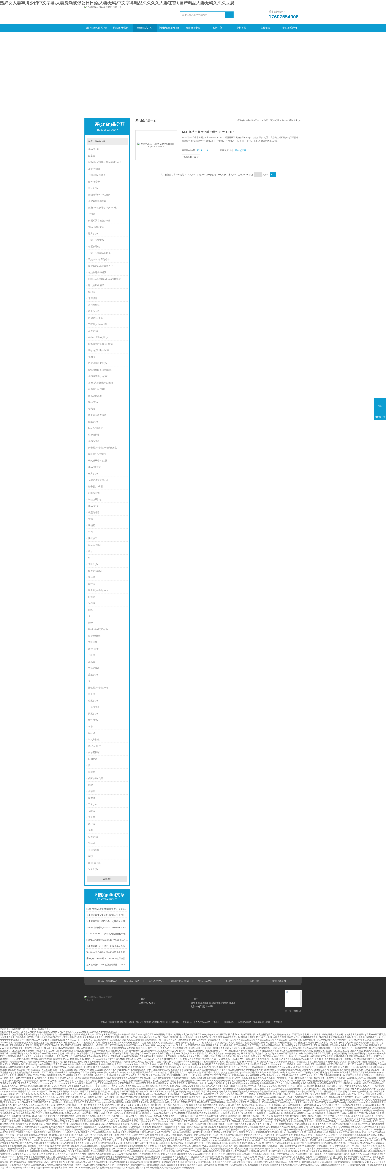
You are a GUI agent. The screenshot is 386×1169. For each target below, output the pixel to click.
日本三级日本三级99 (318, 1148)
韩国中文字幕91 (153, 1148)
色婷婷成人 (89, 1043)
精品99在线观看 (12, 1067)
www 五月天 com (179, 1045)
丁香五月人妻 (117, 1037)
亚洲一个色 (58, 1070)
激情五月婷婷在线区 (156, 1165)
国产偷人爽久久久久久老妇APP (293, 1059)
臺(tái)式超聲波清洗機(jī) (100, 383)
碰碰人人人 (308, 1102)
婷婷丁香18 (17, 1119)
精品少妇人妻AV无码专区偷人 (27, 1105)
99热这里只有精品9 (374, 1116)
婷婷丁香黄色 (336, 1129)
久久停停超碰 (103, 1116)
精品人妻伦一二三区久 (91, 1034)
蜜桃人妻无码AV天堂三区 (179, 1146)
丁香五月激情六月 (30, 1167)
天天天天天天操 (31, 1081)
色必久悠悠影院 (308, 1083)
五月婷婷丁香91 (43, 1121)
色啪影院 (64, 1100)
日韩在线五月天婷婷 (73, 1043)
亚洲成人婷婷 (279, 1037)
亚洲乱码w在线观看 (58, 1072)
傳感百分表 (94, 441)
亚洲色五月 (194, 1048)
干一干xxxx (300, 1056)
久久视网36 (90, 1116)
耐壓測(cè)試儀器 (96, 389)
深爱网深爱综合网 (299, 1151)
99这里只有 (56, 1064)
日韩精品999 (283, 1102)
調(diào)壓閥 (94, 545)
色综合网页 (287, 1045)
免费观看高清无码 (37, 1159)
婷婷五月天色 (43, 1132)
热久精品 (16, 1116)
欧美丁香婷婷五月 (347, 1059)
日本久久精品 (306, 1078)
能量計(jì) (93, 421)
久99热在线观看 (63, 1105)
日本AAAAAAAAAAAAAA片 (37, 1094)
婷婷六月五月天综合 (209, 1119)
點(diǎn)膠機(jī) (95, 428)
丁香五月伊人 (184, 1140)
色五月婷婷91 (295, 1110)
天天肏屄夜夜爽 (172, 1127)
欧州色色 (206, 1154)
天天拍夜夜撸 (342, 1132)
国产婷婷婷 (321, 1138)
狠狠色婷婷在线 (258, 1146)
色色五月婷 (17, 1034)
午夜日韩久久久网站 (57, 1148)
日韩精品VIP (287, 1138)
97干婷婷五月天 (47, 1167)
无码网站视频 (187, 1043)
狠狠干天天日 (115, 1143)
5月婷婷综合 (286, 1113)
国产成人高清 (274, 1034)
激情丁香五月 (351, 1100)
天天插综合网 (295, 1048)
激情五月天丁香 (177, 1083)
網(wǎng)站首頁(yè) (96, 27)
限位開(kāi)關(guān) (98, 687)
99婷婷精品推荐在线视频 (36, 1127)
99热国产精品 (39, 1075)
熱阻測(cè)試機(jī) (97, 454)
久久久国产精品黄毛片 (224, 1043)
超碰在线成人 (234, 1072)
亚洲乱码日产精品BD (358, 1113)
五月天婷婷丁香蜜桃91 (258, 1165)
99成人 (205, 1146)
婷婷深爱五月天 (65, 1078)
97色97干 (64, 1124)
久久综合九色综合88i (64, 1140)
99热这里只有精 (111, 1135)
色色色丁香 (225, 1162)
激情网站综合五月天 (223, 1132)
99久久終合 (131, 1075)
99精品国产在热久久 (251, 1154)
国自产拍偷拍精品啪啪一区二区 (42, 1162)
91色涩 (326, 1119)
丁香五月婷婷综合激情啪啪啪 (50, 1113)
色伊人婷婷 (68, 1064)
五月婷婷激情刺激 (356, 1067)
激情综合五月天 (263, 1105)
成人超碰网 (146, 1051)
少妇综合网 (280, 1143)
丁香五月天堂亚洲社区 (39, 1157)
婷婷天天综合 (176, 1121)
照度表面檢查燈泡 (97, 415)
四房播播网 (371, 1064)
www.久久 (334, 1148)
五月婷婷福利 (77, 1119)
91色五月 (196, 1146)
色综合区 (269, 1053)
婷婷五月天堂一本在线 (304, 1138)
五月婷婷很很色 (17, 1045)
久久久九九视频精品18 (152, 1140)
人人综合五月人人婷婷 (170, 1167)
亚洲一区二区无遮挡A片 (135, 1037)
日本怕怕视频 (236, 1100)
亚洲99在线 (90, 1051)
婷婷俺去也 (228, 1070)
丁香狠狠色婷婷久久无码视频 (180, 1108)
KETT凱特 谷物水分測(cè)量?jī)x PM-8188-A (208, 131)
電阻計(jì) (93, 564)
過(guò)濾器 (94, 168)
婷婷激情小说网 (148, 1097)
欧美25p (341, 1075)
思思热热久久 (263, 1064)
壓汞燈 (91, 798)
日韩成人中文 (321, 1043)
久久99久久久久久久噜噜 (126, 1064)
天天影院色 (202, 1037)
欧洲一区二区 (364, 1138)
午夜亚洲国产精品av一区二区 (340, 1064)
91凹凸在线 (163, 1037)
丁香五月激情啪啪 (237, 1037)
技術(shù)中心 (193, 27)
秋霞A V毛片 (359, 1159)
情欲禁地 (74, 1059)
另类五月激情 (265, 1037)
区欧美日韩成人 (211, 1094)
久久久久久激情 (102, 1037)
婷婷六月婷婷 (247, 1091)
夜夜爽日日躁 (56, 1043)
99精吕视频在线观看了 (327, 1083)
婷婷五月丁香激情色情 (193, 1059)
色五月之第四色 (41, 1043)
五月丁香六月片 (66, 1037)
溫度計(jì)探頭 (95, 571)
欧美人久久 (256, 1056)
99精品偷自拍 (309, 1040)
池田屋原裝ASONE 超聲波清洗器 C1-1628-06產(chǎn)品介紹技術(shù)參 (107, 965)
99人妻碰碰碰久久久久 (73, 1075)
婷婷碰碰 (139, 1157)
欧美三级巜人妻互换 (180, 1089)
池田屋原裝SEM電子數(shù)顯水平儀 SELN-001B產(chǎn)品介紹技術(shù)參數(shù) (107, 915)
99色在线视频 (340, 1053)
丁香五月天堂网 (280, 1094)
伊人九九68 (322, 1124)
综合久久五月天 (201, 1110)
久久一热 (177, 1059)
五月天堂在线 (238, 1081)
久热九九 (67, 1135)
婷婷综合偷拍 (99, 1094)
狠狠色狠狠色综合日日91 (271, 1083)
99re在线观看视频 (377, 1048)
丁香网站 (118, 1138)
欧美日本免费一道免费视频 (307, 1081)
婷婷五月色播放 (280, 1048)
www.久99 (347, 1108)
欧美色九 (7, 1105)
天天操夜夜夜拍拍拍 (176, 1165)
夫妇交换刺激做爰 (73, 1129)
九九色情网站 (156, 1135)
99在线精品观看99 (310, 1162)
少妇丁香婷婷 (168, 1067)
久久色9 (245, 1083)
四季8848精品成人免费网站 (191, 1051)
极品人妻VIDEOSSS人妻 (146, 1143)
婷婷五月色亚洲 (199, 1040)
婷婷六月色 (329, 1157)
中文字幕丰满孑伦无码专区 (365, 1119)
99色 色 (269, 1110)
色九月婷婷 (95, 1100)
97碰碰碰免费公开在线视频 (366, 1083)
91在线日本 (73, 1091)
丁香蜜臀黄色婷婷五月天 (122, 1157)
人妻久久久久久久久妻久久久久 (369, 1089)
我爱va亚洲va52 (138, 1165)
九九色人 (13, 1086)
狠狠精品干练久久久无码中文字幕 (139, 1045)
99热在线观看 (43, 1064)
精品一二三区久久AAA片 (159, 1048)
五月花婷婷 (257, 1097)
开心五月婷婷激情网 (154, 1034)
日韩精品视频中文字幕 (131, 1094)
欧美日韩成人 (220, 1083)
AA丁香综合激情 (135, 1067)
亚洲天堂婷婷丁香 (284, 1135)
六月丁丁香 (253, 1045)
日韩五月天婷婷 (127, 1091)
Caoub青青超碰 (103, 1059)
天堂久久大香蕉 (90, 1129)
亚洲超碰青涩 (375, 1045)
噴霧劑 (91, 772)
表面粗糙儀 (94, 305)
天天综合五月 (90, 1127)
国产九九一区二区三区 (288, 1086)
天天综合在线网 (58, 1086)
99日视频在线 (71, 1070)
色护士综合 (294, 1094)
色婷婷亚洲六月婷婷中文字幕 (117, 1102)
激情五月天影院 (126, 1078)
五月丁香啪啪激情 (163, 1059)
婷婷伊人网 (375, 1059)
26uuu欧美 (122, 1148)
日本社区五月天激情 (124, 1105)
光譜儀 (91, 811)
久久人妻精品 (194, 1067)
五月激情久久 (144, 1138)
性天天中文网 (170, 1140)
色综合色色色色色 (45, 1116)
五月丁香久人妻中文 (48, 1051)
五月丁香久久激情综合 (89, 1081)
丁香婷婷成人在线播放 (370, 1157)
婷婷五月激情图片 (141, 1154)
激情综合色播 (47, 1140)
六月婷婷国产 (145, 1053)
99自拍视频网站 (286, 1124)
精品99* (112, 1148)
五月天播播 (359, 1037)
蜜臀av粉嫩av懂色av (363, 1056)
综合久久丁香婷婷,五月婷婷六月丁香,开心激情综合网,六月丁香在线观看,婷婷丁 (347, 1165)
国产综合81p (191, 1162)
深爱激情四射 (184, 1040)
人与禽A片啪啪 (314, 1132)
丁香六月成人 (58, 1108)
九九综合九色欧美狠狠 (174, 1091)
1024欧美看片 (328, 1132)
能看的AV (25, 1067)
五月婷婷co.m (278, 1105)
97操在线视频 (271, 1059)
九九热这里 (88, 1037)
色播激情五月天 (28, 1116)
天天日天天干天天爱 (342, 1159)
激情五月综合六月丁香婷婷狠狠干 (92, 1053)
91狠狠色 (166, 1162)
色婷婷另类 (200, 1124)
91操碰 (339, 1157)
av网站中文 (255, 1102)
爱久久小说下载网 (60, 1094)
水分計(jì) (93, 188)
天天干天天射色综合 (190, 1127)
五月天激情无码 (31, 1062)
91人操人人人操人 (241, 1056)
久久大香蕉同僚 (281, 1116)
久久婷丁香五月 (319, 1072)
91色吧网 (323, 1037)
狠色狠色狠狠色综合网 (355, 1151)
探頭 (90, 856)
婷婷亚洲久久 (372, 1067)
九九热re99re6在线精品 (76, 1110)
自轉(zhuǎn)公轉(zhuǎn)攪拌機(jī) (104, 279)
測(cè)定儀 (93, 506)
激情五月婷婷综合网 (170, 1043)
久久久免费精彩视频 (107, 1127)
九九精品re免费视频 (38, 1135)
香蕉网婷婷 (190, 1113)
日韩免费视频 (350, 1138)
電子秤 (91, 817)
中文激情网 (203, 1064)
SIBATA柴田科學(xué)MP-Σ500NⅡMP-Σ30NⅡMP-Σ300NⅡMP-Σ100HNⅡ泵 (107, 927)
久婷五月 (334, 1070)
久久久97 (318, 1075)
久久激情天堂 (28, 1100)
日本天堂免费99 (132, 1051)
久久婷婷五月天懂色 (230, 1048)
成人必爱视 (271, 1043)
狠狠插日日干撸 (180, 1105)
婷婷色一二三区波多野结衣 (354, 1048)
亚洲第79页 (269, 1135)
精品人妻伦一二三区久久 (241, 1110)
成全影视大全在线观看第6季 (125, 1132)
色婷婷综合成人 (26, 1129)
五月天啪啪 (335, 1048)
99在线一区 (79, 1108)
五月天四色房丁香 (129, 1167)
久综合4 (98, 1102)
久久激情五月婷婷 (147, 1064)
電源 (90, 519)
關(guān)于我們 (120, 27)
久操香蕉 (111, 1075)
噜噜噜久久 (191, 1037)
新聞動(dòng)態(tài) (169, 27)
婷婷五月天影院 (168, 1154)
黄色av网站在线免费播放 (98, 1056)
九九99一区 (111, 1113)
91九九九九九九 (184, 1154)
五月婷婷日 (5, 1051)
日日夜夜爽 (5, 1034)
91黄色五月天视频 (301, 1100)
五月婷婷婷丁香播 (309, 1037)
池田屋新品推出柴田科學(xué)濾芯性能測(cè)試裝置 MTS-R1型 (107, 921)
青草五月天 (77, 1105)
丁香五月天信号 (169, 1040)
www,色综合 (331, 1135)
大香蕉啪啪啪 (181, 1097)
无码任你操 (29, 1119)
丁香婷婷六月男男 (338, 1045)
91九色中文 (336, 1040)
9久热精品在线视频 (129, 1056)
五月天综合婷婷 (138, 1070)
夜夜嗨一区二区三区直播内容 (339, 1051)
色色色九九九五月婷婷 (332, 1081)
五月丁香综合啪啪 (311, 1062)
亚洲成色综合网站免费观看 (276, 1070)
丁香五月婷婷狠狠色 (342, 1105)
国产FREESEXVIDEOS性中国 (217, 1075)
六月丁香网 (101, 1043)
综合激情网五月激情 (296, 1132)
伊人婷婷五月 (273, 1157)
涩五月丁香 (217, 1135)
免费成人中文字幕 (187, 1064)
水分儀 (91, 824)
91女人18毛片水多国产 (164, 1116)
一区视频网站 (21, 1135)
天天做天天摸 (109, 1034)
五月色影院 (24, 1165)
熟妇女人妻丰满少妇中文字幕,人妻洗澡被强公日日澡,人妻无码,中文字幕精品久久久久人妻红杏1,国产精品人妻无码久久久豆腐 (117, 2)
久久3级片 (142, 1075)
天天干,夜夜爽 (201, 1138)
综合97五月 (253, 1051)
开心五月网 (13, 1165)
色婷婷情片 (56, 1132)
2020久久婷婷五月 (125, 1113)
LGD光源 (92, 759)
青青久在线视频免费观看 (123, 1048)
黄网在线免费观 (202, 1102)
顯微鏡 (91, 597)
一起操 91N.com (145, 1116)
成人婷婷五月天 (377, 1091)
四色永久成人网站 (127, 1086)
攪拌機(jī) (93, 720)
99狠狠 (19, 1132)
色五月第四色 (295, 1062)
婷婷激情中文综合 (169, 1129)
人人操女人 (38, 1056)
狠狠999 (336, 1094)
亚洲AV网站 (107, 1138)
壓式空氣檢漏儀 (96, 285)
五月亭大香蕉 (32, 1045)
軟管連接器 (94, 434)
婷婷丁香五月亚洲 (245, 1157)
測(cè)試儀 (93, 149)
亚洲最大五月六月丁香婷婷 (81, 1154)
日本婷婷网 (45, 1067)
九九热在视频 (342, 1121)
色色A (222, 1105)
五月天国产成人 (233, 1105)
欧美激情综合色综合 (132, 1162)
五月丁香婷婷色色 (235, 1108)
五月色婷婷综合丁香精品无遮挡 (202, 1165)
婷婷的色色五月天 (8, 1151)
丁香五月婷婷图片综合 (177, 1075)
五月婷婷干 (110, 1165)
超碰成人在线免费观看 (229, 1091)
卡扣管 (91, 214)
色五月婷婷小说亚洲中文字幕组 (342, 1072)
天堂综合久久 (268, 1154)
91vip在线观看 (64, 1048)
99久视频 (122, 1127)
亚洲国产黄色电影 (129, 1053)
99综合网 (307, 1154)
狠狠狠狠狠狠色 (54, 1075)
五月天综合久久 (62, 1062)
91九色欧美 (187, 1034)
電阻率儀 (92, 642)
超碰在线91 (129, 1110)
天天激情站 (250, 1094)
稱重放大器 (94, 311)
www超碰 (31, 1154)
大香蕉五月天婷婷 (74, 1127)
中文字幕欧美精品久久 (85, 1083)
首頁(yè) (241, 120)
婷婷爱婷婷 (378, 1110)
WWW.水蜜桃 (57, 1053)
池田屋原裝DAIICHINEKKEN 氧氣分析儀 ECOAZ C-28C (107, 946)
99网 (19, 1100)
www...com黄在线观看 (122, 1154)
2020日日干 (198, 1053)
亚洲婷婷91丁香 (324, 1067)
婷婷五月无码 (218, 1151)
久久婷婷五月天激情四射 (286, 1053)
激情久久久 (95, 1078)
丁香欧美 (133, 1119)
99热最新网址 (215, 1146)
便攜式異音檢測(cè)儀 (99, 220)
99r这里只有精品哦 (132, 1159)
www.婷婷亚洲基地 (20, 1059)
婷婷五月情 (258, 1059)
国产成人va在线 (79, 1048)
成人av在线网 (18, 1051)
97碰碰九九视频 (127, 1072)
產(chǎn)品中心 (145, 27)
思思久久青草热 (363, 1127)
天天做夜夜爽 (252, 1075)
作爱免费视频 (64, 1034)
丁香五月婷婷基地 (368, 1146)
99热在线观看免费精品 (269, 1045)
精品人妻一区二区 (285, 1097)
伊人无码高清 (215, 1148)
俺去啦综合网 (113, 1094)
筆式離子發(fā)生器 (97, 460)
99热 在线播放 (305, 1053)
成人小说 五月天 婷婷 (83, 1102)
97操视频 (309, 1043)
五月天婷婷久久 (342, 1116)
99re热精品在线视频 (218, 1138)
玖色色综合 (166, 1159)
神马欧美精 (317, 1119)
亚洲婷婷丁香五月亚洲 (280, 1165)
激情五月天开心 (105, 1140)
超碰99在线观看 (210, 1105)
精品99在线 (295, 1070)
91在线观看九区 (244, 1089)
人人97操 (69, 1121)
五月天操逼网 (125, 1062)
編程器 (91, 584)
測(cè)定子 (93, 648)
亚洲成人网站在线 (83, 1121)
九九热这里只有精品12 (354, 1034)
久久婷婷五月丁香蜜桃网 (139, 1127)
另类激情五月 (123, 1165)
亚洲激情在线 (48, 1059)
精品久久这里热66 (372, 1051)
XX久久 (7, 1116)
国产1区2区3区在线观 (50, 1045)
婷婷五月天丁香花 (325, 1146)
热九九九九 (119, 1140)
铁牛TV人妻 (98, 1105)
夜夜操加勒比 (30, 1034)
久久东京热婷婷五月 (302, 1045)
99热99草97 (331, 1127)
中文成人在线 (206, 1083)
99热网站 (232, 1116)
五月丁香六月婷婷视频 (230, 1062)
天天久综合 (378, 1121)
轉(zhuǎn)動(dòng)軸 (98, 629)
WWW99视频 (133, 1040)
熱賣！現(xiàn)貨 (96, 141)
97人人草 (28, 1053)
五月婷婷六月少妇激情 (256, 1151)
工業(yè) (92, 804)
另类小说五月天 (272, 1148)
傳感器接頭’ (94, 752)
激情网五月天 (242, 1102)
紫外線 (91, 843)
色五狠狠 (196, 1140)
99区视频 (144, 1100)
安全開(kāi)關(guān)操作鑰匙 (102, 447)
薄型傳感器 (94, 512)
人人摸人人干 (71, 1040)
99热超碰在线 (158, 1051)
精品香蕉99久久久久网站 (358, 1102)
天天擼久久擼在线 (171, 1119)
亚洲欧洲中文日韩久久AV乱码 (271, 1129)
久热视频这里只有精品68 (30, 1086)
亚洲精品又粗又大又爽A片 (190, 1056)
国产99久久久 (306, 1075)
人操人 (39, 1110)
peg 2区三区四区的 (245, 1053)
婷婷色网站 (326, 1143)
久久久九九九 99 (179, 1100)
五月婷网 (259, 1053)
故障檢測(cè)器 (95, 778)
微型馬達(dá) (94, 636)
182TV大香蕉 (326, 1056)
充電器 (91, 661)
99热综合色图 (363, 1059)
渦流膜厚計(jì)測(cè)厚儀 (100, 344)
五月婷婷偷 (261, 1132)
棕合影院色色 (162, 1086)
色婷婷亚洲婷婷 (75, 1067)
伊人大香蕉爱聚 (44, 1154)
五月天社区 (260, 1110)
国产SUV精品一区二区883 (52, 1081)
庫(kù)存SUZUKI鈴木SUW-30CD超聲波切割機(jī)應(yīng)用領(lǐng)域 (107, 958)
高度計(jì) (93, 331)
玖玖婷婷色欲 (103, 1051)
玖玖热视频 (269, 1067)
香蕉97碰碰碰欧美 (95, 1062)
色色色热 (109, 1105)
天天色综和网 (101, 1067)
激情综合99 (57, 1102)
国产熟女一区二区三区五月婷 (149, 1091)
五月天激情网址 (88, 1072)
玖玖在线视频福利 (263, 1048)
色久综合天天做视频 (267, 1086)
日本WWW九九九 (190, 1086)
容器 (90, 726)
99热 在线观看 (193, 1091)
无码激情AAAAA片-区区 (210, 1086)
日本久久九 (356, 1154)
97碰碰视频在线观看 (274, 1159)
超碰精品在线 (77, 1051)
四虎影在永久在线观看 (273, 1056)
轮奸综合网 (262, 1108)
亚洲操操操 (88, 1045)
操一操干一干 (203, 1129)
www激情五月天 (18, 1154)
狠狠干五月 (310, 1067)
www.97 (35, 1067)
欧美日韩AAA (137, 1034)
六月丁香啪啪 (192, 1083)
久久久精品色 (160, 1072)
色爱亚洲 (222, 1116)
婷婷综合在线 (11, 1097)
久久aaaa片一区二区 (119, 1119)
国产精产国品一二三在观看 (188, 1151)
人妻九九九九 (365, 1100)
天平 (90, 830)
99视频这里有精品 (112, 1151)
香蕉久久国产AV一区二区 (353, 1094)
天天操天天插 (315, 1151)
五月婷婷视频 (327, 1116)
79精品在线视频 (371, 1070)
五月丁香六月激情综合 (128, 1129)
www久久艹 (234, 1138)
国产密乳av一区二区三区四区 (294, 1148)
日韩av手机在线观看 (304, 1091)
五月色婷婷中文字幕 (343, 1056)
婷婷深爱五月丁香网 (145, 1083)
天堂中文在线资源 (162, 1157)
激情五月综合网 (248, 1034)
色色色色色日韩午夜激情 (214, 1108)
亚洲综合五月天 (321, 1070)
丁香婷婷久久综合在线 (360, 1121)
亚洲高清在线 (322, 1129)
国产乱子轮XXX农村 (84, 1159)
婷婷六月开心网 (342, 1146)
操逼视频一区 (99, 1121)
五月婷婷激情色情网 (64, 1116)
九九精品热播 (226, 1045)
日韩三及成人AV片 (181, 1157)
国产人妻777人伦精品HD (31, 1143)
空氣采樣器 (94, 668)
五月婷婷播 (8, 1135)
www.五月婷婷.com (89, 1146)
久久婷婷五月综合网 (219, 1110)
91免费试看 (308, 1110)
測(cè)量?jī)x (94, 863)
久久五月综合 (76, 1094)
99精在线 (9, 1127)
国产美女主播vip (34, 1037)
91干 (333, 1119)
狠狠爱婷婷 (244, 1146)
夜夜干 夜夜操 (287, 1091)
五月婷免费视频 (59, 1067)
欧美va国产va (322, 1108)
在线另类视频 (201, 1148)
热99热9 (87, 1105)
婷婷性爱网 (259, 1043)
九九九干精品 (278, 1121)
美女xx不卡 (130, 1059)
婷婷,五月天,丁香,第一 (304, 1135)
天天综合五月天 (198, 1089)
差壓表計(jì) (94, 246)
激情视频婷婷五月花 (325, 1121)
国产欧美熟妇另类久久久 (52, 1040)
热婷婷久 (89, 1075)
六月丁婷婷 (174, 1053)
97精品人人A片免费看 (283, 1081)
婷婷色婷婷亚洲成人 (79, 1124)
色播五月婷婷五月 (187, 1129)
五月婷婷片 (50, 1056)
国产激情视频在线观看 (248, 1116)
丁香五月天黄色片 (362, 1081)
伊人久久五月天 (60, 1154)
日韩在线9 (236, 1121)
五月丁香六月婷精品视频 (99, 1132)
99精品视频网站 (218, 1102)
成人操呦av (371, 1135)
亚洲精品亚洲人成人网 (279, 1151)
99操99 (99, 1072)
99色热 (47, 1086)
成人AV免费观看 (66, 1162)
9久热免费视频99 (161, 1132)
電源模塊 (92, 298)
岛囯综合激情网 (101, 1040)
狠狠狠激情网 (325, 1159)
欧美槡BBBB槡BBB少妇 (347, 1140)
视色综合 (304, 1094)
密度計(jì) (93, 700)
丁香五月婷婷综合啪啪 (256, 1162)
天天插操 (60, 1097)
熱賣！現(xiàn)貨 (271, 120)
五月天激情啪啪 (191, 1121)
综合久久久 (171, 1062)
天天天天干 (375, 1162)
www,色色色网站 (324, 1105)
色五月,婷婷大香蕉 (314, 1157)
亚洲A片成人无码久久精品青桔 (89, 1162)
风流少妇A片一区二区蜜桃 (298, 1072)
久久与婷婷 (128, 1143)
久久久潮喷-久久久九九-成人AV (256, 1078)
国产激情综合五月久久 (270, 1075)
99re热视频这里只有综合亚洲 (75, 1089)
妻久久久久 (40, 1129)
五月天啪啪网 (247, 1048)
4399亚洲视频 (117, 1089)
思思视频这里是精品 (304, 1097)
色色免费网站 (142, 1110)
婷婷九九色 (236, 1159)
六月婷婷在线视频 (152, 1067)
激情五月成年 (211, 1059)
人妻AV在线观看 (291, 1083)
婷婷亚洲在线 (72, 1097)
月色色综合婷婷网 (294, 1121)
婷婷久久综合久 (263, 1121)
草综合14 (8, 1081)
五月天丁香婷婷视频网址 (91, 1097)
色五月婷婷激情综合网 (333, 1100)
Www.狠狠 (36, 1138)
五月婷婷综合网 (351, 1157)
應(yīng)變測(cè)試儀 (98, 350)
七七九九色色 (220, 1072)
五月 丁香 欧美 (316, 1059)
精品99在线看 (312, 1056)
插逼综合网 (146, 1040)
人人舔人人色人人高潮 (167, 1064)
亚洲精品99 (164, 1089)
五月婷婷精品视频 (117, 1067)
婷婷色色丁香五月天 (253, 1135)
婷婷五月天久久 (24, 1056)
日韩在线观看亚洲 (294, 1105)
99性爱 (191, 1159)
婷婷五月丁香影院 (88, 1091)
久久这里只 (250, 1108)
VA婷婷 (69, 1108)
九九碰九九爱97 (23, 1124)
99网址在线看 (247, 1072)
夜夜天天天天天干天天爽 (218, 1081)
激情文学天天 (62, 1059)
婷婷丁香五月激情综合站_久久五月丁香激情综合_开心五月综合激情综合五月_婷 (184, 1070)
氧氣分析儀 (94, 739)
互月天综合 (207, 1072)
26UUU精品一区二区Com (43, 1091)
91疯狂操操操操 (233, 1154)
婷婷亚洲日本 (125, 1108)
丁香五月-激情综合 (362, 1105)
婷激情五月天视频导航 (123, 1083)
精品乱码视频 (141, 1113)
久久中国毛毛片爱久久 (208, 1162)
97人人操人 (113, 1091)
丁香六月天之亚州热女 (86, 1140)
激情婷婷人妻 (55, 1135)
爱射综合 (68, 1102)
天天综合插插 (240, 1045)
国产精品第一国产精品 (161, 1105)
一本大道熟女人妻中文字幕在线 (258, 1100)
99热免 (297, 1162)
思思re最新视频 (168, 1151)
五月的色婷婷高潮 (140, 1135)
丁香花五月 (37, 1048)
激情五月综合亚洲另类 (373, 1108)
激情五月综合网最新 (357, 1062)
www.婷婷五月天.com (17, 1157)
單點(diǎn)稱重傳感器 (99, 259)
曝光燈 (91, 408)
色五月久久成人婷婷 (12, 1075)
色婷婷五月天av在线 (335, 1102)
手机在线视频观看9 (278, 1108)
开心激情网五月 (87, 1059)
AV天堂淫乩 (360, 1078)
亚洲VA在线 (320, 1089)
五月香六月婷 (18, 1064)
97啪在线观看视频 (18, 1162)
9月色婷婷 (20, 1037)
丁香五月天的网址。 (322, 1053)
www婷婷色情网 (335, 1138)
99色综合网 (5, 1089)
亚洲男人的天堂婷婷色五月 (322, 1140)
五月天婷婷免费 (104, 1083)
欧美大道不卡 (23, 1070)
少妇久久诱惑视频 (353, 1086)
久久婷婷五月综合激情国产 (117, 1070)
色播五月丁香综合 (283, 1100)
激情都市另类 (156, 1100)
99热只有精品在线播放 (112, 1100)
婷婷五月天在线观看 (155, 1108)
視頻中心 (217, 27)
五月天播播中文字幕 (219, 1159)
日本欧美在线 (160, 1094)
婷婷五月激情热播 (152, 1162)
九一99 (167, 1100)
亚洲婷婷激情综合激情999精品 (143, 1081)
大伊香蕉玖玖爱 (212, 1157)
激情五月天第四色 (30, 1108)
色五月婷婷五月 (295, 1108)
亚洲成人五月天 (270, 1124)
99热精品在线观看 (290, 1075)
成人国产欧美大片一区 (54, 1110)
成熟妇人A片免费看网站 (86, 1064)
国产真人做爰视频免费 (159, 1078)
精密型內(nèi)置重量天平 (100, 266)
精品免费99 (74, 1072)
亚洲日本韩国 (145, 1132)
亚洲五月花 (252, 1037)
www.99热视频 (52, 1100)
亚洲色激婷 (8, 1102)
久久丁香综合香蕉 (157, 1075)
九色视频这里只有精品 (20, 1048)
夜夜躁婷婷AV (212, 1100)
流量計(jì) (93, 674)
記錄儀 (91, 577)
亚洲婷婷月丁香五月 (375, 1034)
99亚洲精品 (138, 1062)
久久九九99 (194, 1097)
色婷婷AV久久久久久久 (44, 1097)
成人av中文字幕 (7, 1094)
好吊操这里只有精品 (323, 1078)
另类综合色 (319, 1051)
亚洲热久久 (89, 1067)
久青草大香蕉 (25, 1097)
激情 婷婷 (348, 1081)
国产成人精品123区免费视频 (45, 1124)
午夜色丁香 (160, 1062)
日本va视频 (175, 1086)
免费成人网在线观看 (220, 1129)
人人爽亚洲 (267, 1119)
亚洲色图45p (117, 1116)
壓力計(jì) (93, 233)
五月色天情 (55, 1146)
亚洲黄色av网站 (269, 1102)
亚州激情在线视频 (355, 1053)
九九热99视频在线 (157, 1113)
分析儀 (91, 655)
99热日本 (115, 1056)
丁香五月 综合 (281, 1110)
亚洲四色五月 (130, 1138)
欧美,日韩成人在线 (275, 1072)
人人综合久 (309, 1121)
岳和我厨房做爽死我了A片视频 (356, 1110)
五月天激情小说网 (300, 1034)
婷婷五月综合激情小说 (10, 1110)
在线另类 (99, 1070)
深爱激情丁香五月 (42, 1102)
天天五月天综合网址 (158, 1110)
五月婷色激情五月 (8, 1083)
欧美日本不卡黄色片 (51, 1138)
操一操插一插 (123, 1034)
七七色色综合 (229, 1089)
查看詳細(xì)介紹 (191, 157)
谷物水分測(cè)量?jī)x (99, 337)
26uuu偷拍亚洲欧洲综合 (314, 1113)
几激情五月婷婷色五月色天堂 (249, 1070)
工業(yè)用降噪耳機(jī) (99, 253)
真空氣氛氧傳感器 (97, 201)
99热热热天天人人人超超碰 (164, 1138)
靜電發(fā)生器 (95, 318)
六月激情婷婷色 (98, 1086)
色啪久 (282, 1132)
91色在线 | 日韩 (336, 1043)
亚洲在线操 (173, 1094)
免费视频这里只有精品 (218, 1040)
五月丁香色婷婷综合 (93, 1135)
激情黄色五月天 (214, 1089)
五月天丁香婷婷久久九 (320, 1094)
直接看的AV (316, 1100)
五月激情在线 (28, 1121)
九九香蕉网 (350, 1043)
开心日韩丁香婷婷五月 (71, 1045)
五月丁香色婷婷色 (209, 1091)
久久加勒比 (371, 1159)
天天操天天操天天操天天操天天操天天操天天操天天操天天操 (259, 1040)
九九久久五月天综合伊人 (250, 1124)
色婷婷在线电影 (312, 1143)
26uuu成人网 (172, 1051)
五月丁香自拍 (24, 1083)
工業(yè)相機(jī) (96, 240)
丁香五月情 (173, 1072)
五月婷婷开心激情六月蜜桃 (91, 1167)
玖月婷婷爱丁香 (229, 1124)
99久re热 (245, 1138)
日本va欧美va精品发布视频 (102, 1124)
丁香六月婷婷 (256, 1067)
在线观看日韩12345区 (337, 1113)
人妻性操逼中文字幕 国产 (292, 1157)
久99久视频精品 (179, 1159)
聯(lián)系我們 (289, 27)
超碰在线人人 (153, 1043)
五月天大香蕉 (321, 1091)
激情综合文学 (248, 1105)
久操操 (198, 1108)
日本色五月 (260, 1157)
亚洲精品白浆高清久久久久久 (70, 1143)
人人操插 (358, 1051)
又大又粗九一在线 (275, 1146)
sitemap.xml (229, 1022)
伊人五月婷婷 (218, 1154)
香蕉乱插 (300, 1067)
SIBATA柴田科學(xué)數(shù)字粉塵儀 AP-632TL (107, 940)
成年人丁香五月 (365, 1129)
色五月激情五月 (39, 1078)
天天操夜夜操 (11, 1129)
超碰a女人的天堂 (256, 1143)
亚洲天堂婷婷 (238, 1162)
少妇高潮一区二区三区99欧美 (108, 1045)
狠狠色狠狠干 (117, 1051)
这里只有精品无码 (145, 1059)
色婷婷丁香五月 (297, 1043)
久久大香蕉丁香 (160, 1053)
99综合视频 (45, 1108)
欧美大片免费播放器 (235, 1151)
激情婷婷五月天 (373, 1037)
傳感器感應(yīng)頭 (98, 376)
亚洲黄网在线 (139, 1043)
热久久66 (371, 1078)
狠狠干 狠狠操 (123, 1124)
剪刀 (90, 532)
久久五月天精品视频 (79, 1100)
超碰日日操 (93, 1048)
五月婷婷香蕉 (331, 1059)
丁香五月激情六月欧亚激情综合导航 (218, 1097)
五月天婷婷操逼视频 (25, 1113)
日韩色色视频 (251, 1081)
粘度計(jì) (93, 837)
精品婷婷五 (104, 1129)
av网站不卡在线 (86, 1070)
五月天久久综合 (142, 1105)
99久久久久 (276, 1064)
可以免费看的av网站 (37, 1148)
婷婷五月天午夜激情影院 (143, 1102)
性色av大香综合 (111, 1072)
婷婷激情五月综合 (229, 1143)
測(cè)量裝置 (94, 467)
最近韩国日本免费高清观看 (334, 1062)
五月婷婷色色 (9, 1056)
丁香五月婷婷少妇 (201, 1034)
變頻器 (91, 292)
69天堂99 (250, 1132)
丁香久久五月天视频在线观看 (326, 1154)
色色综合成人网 (78, 1062)
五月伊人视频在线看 (77, 1151)
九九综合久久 (113, 1121)
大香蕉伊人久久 (7, 1037)
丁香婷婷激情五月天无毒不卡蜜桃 (177, 1148)
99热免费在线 (295, 1040)
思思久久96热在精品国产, (232, 1094)
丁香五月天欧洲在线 (108, 1146)
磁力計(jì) (93, 473)
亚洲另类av (260, 1072)
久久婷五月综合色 (238, 1165)
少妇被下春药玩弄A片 (310, 1116)
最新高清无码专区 (144, 1072)
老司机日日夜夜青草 (46, 1034)
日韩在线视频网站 (342, 1162)
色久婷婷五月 (350, 1129)
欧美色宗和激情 (310, 1048)
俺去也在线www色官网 (93, 1165)
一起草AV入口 (86, 1040)
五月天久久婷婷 (256, 1148)
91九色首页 (262, 1034)
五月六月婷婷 (112, 1062)
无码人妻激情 (326, 1162)
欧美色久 (275, 1091)
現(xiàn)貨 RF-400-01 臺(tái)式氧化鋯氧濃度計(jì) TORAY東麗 (107, 952)
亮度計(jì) (93, 713)
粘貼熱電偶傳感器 (97, 272)
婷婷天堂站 (209, 1056)
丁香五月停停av (213, 1143)
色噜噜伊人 (23, 1151)
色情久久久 (125, 1135)
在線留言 (265, 27)
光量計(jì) (93, 869)
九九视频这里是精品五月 (181, 1102)
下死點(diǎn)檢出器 (97, 324)
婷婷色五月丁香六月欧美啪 (235, 1148)
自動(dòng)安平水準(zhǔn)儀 (102, 207)
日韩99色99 (49, 1165)
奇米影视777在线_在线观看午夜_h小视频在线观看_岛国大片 (280, 1140)
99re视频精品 (37, 1165)
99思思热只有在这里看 (41, 1070)
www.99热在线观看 (204, 1043)
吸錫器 (91, 525)
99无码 (190, 1124)
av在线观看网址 (339, 1143)
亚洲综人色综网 (173, 1034)
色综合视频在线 (262, 1091)
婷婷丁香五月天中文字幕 (150, 1119)
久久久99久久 (202, 1159)
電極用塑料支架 (96, 227)
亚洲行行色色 (188, 1167)
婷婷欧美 (254, 1083)
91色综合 (19, 1127)
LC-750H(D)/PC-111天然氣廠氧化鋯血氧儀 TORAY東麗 (107, 934)
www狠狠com (24, 1138)
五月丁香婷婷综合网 (218, 1037)
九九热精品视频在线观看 (191, 1094)
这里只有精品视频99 (294, 1146)
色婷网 (228, 1056)
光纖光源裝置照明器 (98, 480)
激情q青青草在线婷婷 (188, 1062)
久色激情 (286, 1034)
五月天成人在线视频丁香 (181, 1110)
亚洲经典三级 (212, 1045)
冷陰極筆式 (94, 493)
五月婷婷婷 (246, 1113)
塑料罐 (91, 733)
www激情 (4, 1048)
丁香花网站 (272, 1132)
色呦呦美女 (61, 1151)
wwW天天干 (296, 1102)
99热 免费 (364, 1140)
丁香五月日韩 (266, 1116)
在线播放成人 (131, 1089)
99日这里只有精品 (76, 1056)
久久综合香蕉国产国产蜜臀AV (225, 1034)
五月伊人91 (241, 1051)
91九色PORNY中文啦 (150, 1129)
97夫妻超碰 (230, 1053)
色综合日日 (94, 1110)
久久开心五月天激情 (214, 1053)
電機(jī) (91, 357)
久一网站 (289, 1056)
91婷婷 (78, 1037)
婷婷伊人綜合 (11, 1140)
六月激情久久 (162, 1083)
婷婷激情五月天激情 (241, 1140)
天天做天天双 (362, 1043)
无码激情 (349, 1037)
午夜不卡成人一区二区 (67, 1167)
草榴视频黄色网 (19, 1072)
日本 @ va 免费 (340, 1067)
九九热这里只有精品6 (358, 1045)
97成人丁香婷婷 (107, 1110)
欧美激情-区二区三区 (194, 1143)
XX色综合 (359, 1064)
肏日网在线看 (251, 1127)
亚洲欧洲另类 (53, 1159)
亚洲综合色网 (375, 1154)
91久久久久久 (359, 1135)
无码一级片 (181, 1067)
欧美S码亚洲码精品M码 (291, 1051)
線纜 (90, 785)
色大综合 (149, 1062)
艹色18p (244, 1067)
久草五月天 (84, 1086)
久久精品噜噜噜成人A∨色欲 (114, 1081)
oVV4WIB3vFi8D (70, 1138)
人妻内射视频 (329, 1075)
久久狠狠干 (315, 1034)
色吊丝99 (120, 1075)
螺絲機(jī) (93, 402)
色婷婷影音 (148, 1146)
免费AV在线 (296, 1127)
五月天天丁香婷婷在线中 (96, 1143)
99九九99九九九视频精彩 (156, 1124)
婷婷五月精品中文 (202, 1135)
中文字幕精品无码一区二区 (289, 1154)
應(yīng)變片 (94, 746)
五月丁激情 (109, 1097)
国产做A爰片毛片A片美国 (128, 1097)
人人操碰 (35, 1140)
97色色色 (306, 1119)
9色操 (204, 1140)
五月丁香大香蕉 (353, 1075)
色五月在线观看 (81, 1078)
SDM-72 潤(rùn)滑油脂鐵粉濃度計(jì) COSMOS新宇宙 (107, 909)
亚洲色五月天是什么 (148, 1089)
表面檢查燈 (94, 850)
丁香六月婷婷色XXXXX (62, 1157)
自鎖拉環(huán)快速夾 (99, 194)
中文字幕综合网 (336, 1037)
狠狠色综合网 (28, 1110)
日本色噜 (80, 1116)
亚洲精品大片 (294, 1119)
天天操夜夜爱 (259, 1113)
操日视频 (102, 1091)
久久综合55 (62, 1056)
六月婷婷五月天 (343, 1119)
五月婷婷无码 (67, 1159)
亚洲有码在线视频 (70, 1146)
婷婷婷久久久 (374, 1062)
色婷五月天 (320, 1102)
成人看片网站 (50, 1048)
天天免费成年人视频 (343, 1078)
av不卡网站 (70, 1053)
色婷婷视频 (223, 1165)
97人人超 (197, 1154)
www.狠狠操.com (185, 1138)
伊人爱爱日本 (323, 1040)
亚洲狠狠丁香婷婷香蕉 (38, 1146)
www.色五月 (229, 1051)
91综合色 (346, 1154)
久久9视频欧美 (346, 1083)
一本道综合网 (273, 1113)
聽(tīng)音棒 (94, 181)
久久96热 (155, 1154)
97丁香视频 (160, 1146)
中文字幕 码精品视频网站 (370, 1040)
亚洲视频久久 (139, 1108)
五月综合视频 (238, 1075)
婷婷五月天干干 (62, 1119)
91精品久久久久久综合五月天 (247, 1119)
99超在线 (207, 1151)
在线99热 (28, 1075)
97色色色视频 (308, 1129)
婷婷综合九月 (24, 1091)
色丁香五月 (90, 1108)
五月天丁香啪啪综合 (173, 1135)
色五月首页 (62, 1091)
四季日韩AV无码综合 (51, 1089)
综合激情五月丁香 (294, 1143)
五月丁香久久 (71, 1081)
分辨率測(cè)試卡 (96, 175)
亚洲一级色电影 (349, 1040)
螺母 (90, 623)
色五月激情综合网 (214, 1051)
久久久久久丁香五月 (100, 1089)
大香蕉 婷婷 (72, 1086)
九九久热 (212, 1140)
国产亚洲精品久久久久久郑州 (274, 1062)
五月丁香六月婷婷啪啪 (20, 1078)
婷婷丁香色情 (195, 1105)
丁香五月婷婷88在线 (17, 1146)
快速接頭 (92, 538)
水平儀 (91, 694)
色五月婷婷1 (158, 1127)
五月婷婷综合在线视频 (358, 1091)
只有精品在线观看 (136, 1148)
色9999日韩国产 (293, 1129)
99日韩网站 (283, 1043)
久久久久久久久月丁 (64, 1083)
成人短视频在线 (367, 1143)
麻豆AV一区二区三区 (38, 1072)
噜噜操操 (231, 1102)
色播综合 (52, 1078)
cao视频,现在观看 (118, 1040)
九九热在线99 (164, 1081)
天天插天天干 (16, 1062)
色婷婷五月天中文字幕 (245, 1086)
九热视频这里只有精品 (180, 1132)
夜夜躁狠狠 (49, 1143)
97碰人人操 (99, 1113)
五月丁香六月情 (133, 1140)
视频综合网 (236, 1129)
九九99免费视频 (103, 1154)
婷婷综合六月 (117, 1059)
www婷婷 (297, 1113)
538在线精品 (309, 1105)
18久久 (19, 1094)
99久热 (228, 1078)
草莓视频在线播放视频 (333, 1151)
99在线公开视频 (20, 1159)
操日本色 (349, 1089)
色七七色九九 (249, 1129)
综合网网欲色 (278, 1078)
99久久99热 (334, 1097)
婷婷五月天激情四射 (208, 1062)
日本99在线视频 (208, 1127)
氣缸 (90, 551)
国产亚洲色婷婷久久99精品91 (203, 1116)
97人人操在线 (265, 1081)
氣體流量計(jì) (95, 499)
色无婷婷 (236, 1078)
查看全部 (107, 879)
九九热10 (144, 1056)
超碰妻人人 (307, 1070)
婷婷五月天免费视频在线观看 (109, 1159)
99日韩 (196, 1132)
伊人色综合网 (376, 1140)
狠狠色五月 (368, 1086)
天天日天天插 (195, 1075)
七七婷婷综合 (289, 1064)
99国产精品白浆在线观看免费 (285, 1089)
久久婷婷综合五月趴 (44, 1119)
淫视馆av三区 (58, 1121)
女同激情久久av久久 (230, 1113)
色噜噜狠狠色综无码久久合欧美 (265, 1138)
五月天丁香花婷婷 (175, 1113)
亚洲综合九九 (368, 1075)
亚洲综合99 (31, 1064)
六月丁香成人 (246, 1059)
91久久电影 (77, 1135)
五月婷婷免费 (197, 1157)
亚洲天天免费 (378, 1081)
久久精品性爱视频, (346, 1127)
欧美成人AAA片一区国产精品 (79, 1113)
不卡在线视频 (182, 1116)
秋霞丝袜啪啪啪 (95, 1151)
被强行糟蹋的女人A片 (29, 1040)
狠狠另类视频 (16, 1053)
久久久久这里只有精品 (190, 1072)
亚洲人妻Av (355, 1132)
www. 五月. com (230, 1146)
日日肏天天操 (30, 1132)
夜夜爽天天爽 (321, 1097)
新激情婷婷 (65, 1051)
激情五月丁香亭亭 (196, 1100)
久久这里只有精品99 (233, 1135)
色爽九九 (220, 1056)
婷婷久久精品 (303, 1064)
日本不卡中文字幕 (250, 1062)
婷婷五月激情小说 (244, 1043)
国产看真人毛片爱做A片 (208, 1113)
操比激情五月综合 (335, 1086)
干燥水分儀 (94, 707)
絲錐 (90, 610)
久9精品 (243, 1143)
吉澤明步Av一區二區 (228, 1059)
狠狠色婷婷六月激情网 (332, 1034)
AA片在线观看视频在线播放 (210, 1078)
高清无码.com (31, 1051)
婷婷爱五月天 (141, 1078)
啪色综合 (40, 1100)
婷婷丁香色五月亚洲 (181, 1081)
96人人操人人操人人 (284, 1067)
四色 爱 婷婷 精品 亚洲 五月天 (226, 1067)
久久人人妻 (290, 1159)
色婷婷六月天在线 (190, 1119)
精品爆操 (75, 1034)
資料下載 (241, 27)
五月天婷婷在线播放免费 (351, 1070)
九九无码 (152, 1037)
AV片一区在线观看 (24, 1102)
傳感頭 (91, 791)
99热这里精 (324, 1048)
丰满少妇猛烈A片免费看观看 (163, 1056)
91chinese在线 (6, 1043)
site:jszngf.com (163, 1045)
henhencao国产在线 (12, 1108)
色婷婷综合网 (249, 1121)
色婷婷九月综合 (106, 1064)
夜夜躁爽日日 (125, 1043)
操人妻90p (148, 1094)
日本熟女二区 (293, 1037)
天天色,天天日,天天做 (107, 1108)
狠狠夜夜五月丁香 (129, 1121)
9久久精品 (308, 1051)
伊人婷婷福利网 (377, 1148)
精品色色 (379, 1086)
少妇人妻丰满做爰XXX (305, 1124)
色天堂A (88, 1094)
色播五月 (149, 1157)
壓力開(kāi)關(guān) (98, 590)
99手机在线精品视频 (338, 1124)
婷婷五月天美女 (361, 1148)
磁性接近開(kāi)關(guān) (100, 370)
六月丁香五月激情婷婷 (10, 1167)
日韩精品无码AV (57, 1127)
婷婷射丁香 (265, 1089)
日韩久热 (224, 1100)
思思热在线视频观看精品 (95, 1148)
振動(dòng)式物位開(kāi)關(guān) (104, 162)
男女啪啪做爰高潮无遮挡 (130, 1146)
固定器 (91, 155)
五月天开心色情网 (335, 1089)
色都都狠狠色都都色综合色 (42, 1151)
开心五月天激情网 (337, 1091)
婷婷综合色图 (162, 1102)
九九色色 (206, 1067)
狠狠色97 (18, 1081)
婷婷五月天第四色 (20, 1089)
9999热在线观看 (47, 1062)
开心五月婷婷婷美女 (269, 1051)
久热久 (256, 1089)
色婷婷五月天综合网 (280, 1127)
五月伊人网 (186, 1053)
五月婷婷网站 (226, 1119)
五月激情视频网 (321, 1045)
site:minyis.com (199, 1081)
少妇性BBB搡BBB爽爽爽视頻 (230, 1127)
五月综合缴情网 (318, 1064)
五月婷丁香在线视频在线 (97, 1157)
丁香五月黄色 (130, 1116)
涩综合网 (156, 1040)
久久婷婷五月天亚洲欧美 (97, 1119)
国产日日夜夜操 (216, 1064)
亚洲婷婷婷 (164, 1143)
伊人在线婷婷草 (243, 1097)
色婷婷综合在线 (232, 1064)
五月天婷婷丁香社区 (209, 1048)
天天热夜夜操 (233, 1083)
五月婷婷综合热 (7, 1113)
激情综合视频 (177, 1143)
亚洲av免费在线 (152, 1151)
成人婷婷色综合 (228, 1157)
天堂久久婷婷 (177, 1162)
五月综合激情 (292, 1078)
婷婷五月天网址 (177, 1037)
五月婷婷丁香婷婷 (196, 1045)
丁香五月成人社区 (177, 1124)
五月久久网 (310, 1146)
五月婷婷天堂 (335, 1108)
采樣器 (91, 603)
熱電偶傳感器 (95, 395)
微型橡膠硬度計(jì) (97, 363)
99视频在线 (36, 1059)
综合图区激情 (48, 1105)
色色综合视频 (345, 1135)
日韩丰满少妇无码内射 (314, 1127)
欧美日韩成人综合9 (146, 1086)
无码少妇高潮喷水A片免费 (280, 1162)
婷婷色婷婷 (141, 1048)
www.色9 (355, 1146)
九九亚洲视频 (280, 1119)
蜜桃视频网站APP (360, 1162)
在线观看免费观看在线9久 (184, 1078)
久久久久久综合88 (8, 1091)
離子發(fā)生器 (95, 486)
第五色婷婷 (5, 1119)
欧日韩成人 (113, 1043)
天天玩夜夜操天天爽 (23, 1043)
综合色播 (358, 1108)
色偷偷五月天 (346, 1148)
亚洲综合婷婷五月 (41, 1053)
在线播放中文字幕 (165, 1097)
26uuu (113, 1129)
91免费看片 (375, 1043)
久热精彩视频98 (50, 1037)
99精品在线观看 (131, 1100)
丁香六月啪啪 (335, 1110)
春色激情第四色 (112, 1167)
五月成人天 (112, 1086)
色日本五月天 (137, 1124)
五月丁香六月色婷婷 (148, 1167)
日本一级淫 (105, 1048)
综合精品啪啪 (224, 1140)
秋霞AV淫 (320, 1135)
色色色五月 (100, 1075)
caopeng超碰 (269, 1097)
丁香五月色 (35, 1089)
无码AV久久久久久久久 (43, 1083)
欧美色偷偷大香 (180, 1048)
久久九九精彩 (307, 1089)
